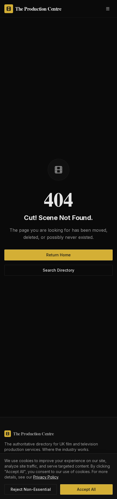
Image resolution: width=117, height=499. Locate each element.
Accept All (86, 489)
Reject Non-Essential (31, 489)
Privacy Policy (45, 477)
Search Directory (58, 270)
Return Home (58, 255)
